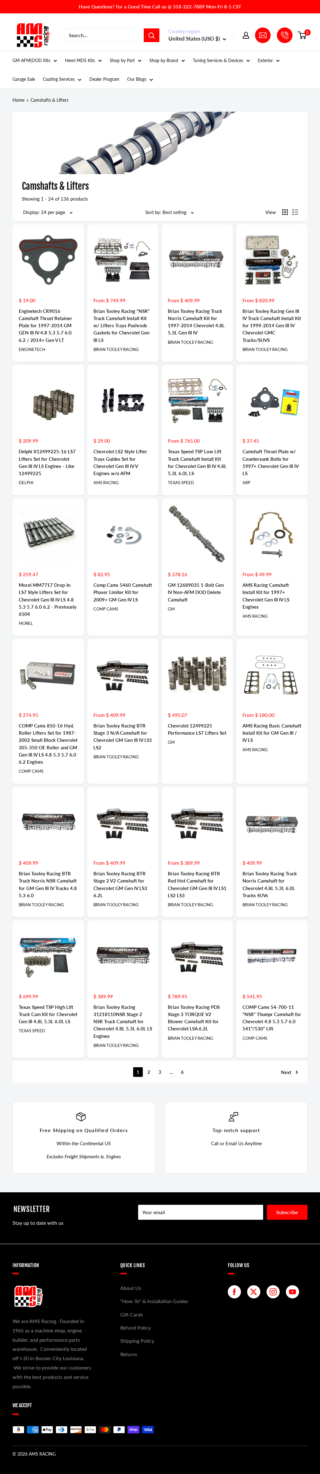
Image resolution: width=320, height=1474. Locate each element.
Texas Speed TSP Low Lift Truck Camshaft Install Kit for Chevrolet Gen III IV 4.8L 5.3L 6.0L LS (197, 462)
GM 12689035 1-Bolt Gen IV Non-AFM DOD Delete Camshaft (196, 592)
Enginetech (32, 349)
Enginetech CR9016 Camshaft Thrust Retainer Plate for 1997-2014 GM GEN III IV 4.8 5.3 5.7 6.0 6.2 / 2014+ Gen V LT (45, 325)
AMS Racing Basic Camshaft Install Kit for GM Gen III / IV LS (271, 733)
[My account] (246, 35)
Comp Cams (105, 608)
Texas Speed (181, 482)
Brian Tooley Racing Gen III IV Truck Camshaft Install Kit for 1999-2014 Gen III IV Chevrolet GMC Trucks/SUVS (271, 325)
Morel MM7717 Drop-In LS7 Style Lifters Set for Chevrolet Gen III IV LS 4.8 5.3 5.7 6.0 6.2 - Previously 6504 (48, 599)
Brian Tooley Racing (116, 349)
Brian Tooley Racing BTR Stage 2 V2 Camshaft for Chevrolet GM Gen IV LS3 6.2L (120, 884)
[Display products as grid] (285, 212)
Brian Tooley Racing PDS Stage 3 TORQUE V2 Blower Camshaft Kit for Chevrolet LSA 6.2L (194, 1018)
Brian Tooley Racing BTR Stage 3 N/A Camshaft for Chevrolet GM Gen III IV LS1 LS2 (122, 736)
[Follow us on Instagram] (275, 1291)
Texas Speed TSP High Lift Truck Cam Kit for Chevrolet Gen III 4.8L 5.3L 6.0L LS (48, 1014)
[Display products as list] (295, 212)
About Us (130, 1288)
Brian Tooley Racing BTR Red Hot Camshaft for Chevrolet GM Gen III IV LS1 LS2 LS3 (197, 884)
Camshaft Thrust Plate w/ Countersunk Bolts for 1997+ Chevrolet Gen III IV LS (270, 462)
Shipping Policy (137, 1341)
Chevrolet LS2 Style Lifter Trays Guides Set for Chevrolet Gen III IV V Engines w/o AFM (120, 462)
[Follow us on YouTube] (294, 1291)
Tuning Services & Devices (218, 60)
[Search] (151, 35)
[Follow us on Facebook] (236, 1291)
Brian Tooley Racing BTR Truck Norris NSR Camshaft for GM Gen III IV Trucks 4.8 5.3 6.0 (48, 884)
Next (286, 1072)
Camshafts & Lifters (49, 100)
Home (18, 100)
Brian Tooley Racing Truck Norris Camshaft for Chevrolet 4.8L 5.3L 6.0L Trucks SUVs (269, 884)
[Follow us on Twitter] (255, 1291)
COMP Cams (254, 1038)
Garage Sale (23, 79)
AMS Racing (106, 482)
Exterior (265, 60)
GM (171, 608)
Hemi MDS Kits (80, 60)
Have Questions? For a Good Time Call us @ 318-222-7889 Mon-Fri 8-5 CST (160, 6)
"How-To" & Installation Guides (154, 1301)
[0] (302, 35)
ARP (246, 482)
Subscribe (287, 1212)
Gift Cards (131, 1314)
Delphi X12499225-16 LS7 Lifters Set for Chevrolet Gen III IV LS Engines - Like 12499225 (47, 462)
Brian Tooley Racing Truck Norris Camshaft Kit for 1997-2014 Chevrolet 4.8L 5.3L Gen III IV (196, 322)
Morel (26, 623)
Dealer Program (104, 79)
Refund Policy (135, 1327)
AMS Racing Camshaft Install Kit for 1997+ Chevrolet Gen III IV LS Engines (265, 596)
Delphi (26, 482)
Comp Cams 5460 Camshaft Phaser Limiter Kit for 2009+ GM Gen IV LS (122, 592)
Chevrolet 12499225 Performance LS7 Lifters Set (197, 729)
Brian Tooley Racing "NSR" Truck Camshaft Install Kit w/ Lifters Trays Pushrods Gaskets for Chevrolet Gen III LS (121, 325)
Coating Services (59, 79)
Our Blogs (136, 79)
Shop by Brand (163, 60)
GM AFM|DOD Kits (31, 60)
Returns (128, 1354)
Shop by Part (122, 60)
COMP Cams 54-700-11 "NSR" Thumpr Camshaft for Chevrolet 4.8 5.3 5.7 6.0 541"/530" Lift (271, 1018)
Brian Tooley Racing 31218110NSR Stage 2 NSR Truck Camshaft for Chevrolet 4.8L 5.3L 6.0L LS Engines (122, 1021)
